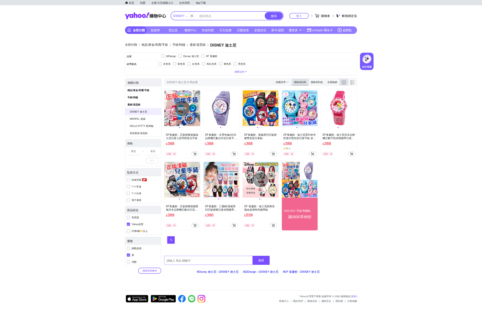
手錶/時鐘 (132, 97)
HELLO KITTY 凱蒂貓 (141, 126)
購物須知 (312, 301)
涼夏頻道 (243, 30)
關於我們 (298, 301)
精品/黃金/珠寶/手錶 (138, 90)
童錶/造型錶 (133, 104)
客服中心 (284, 301)
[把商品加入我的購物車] (195, 153)
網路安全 (326, 301)
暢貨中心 (191, 30)
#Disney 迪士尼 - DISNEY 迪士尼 (218, 271)
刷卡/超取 (277, 30)
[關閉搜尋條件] (192, 16)
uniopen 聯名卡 (322, 30)
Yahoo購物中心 (145, 15)
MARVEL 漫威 (137, 118)
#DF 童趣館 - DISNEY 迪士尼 (301, 271)
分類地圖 (352, 301)
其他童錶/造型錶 (139, 133)
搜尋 (261, 260)
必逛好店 (260, 30)
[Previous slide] (166, 108)
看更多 (293, 30)
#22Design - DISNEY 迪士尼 (260, 271)
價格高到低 (317, 82)
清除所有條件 (149, 270)
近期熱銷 (332, 82)
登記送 (173, 30)
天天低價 (225, 30)
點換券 (155, 30)
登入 (299, 16)
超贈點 (347, 30)
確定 (152, 160)
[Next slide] (197, 108)
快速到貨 (208, 30)
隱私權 (339, 301)
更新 (353, 296)
